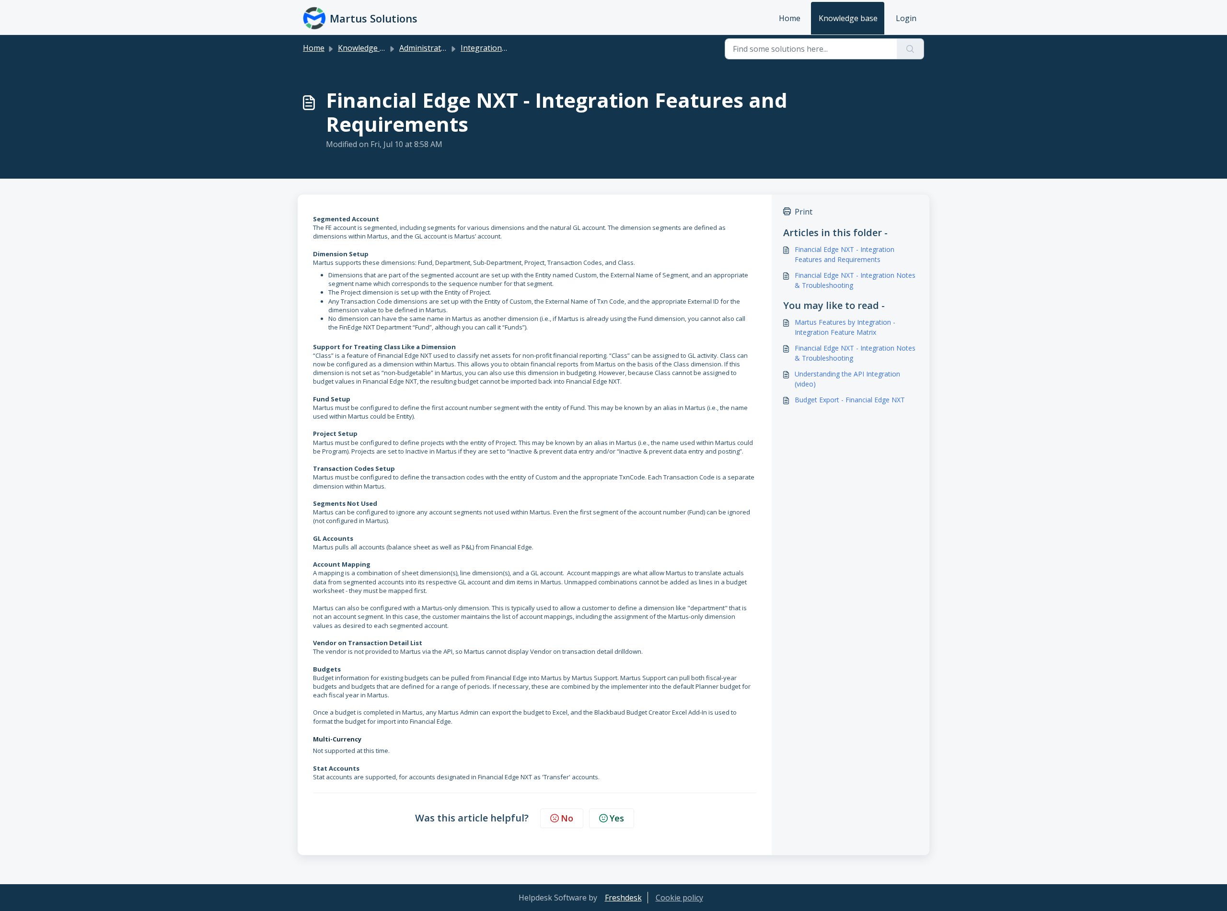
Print (803, 211)
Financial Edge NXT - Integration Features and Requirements (844, 254)
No (567, 818)
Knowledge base (848, 18)
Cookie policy (679, 897)
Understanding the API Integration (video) (847, 378)
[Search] (910, 48)
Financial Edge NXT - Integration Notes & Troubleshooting (855, 280)
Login (906, 18)
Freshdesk (623, 897)
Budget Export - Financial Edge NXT (850, 399)
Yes (617, 818)
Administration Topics (438, 48)
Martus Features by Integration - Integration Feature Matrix (845, 327)
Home (789, 18)
